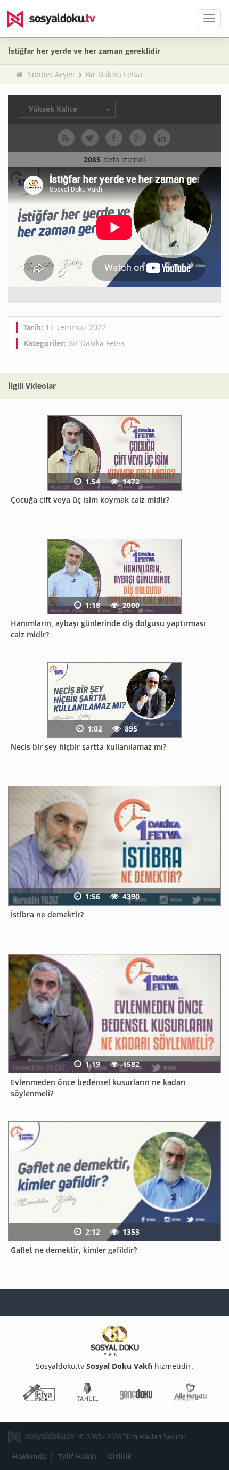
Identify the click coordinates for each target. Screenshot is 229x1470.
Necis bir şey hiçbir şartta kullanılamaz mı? (88, 747)
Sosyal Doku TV (58, 18)
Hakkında (29, 1456)
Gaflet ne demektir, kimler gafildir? (74, 1250)
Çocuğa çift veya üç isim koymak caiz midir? (90, 500)
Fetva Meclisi (39, 1394)
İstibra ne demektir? (47, 914)
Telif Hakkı (77, 1456)
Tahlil (87, 1394)
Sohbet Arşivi (51, 74)
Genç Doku (136, 1394)
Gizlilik (120, 1456)
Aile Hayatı (190, 1394)
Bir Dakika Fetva (114, 74)
